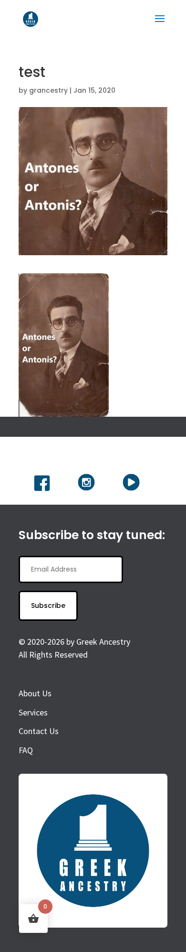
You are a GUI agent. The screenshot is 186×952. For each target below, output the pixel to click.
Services (33, 712)
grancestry (48, 90)
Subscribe (48, 605)
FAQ (26, 750)
